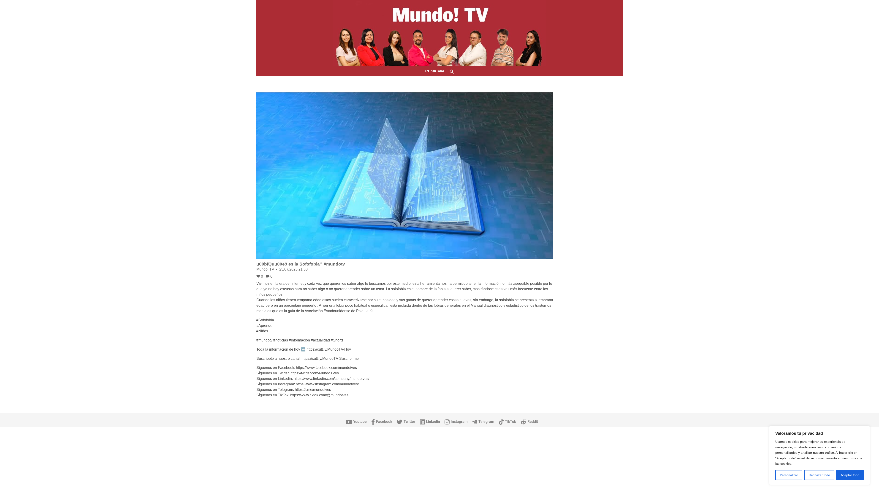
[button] (452, 71)
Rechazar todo (819, 475)
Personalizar (789, 475)
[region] (819, 455)
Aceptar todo (850, 475)
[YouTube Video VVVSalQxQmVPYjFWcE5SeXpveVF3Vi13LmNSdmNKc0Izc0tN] (404, 175)
